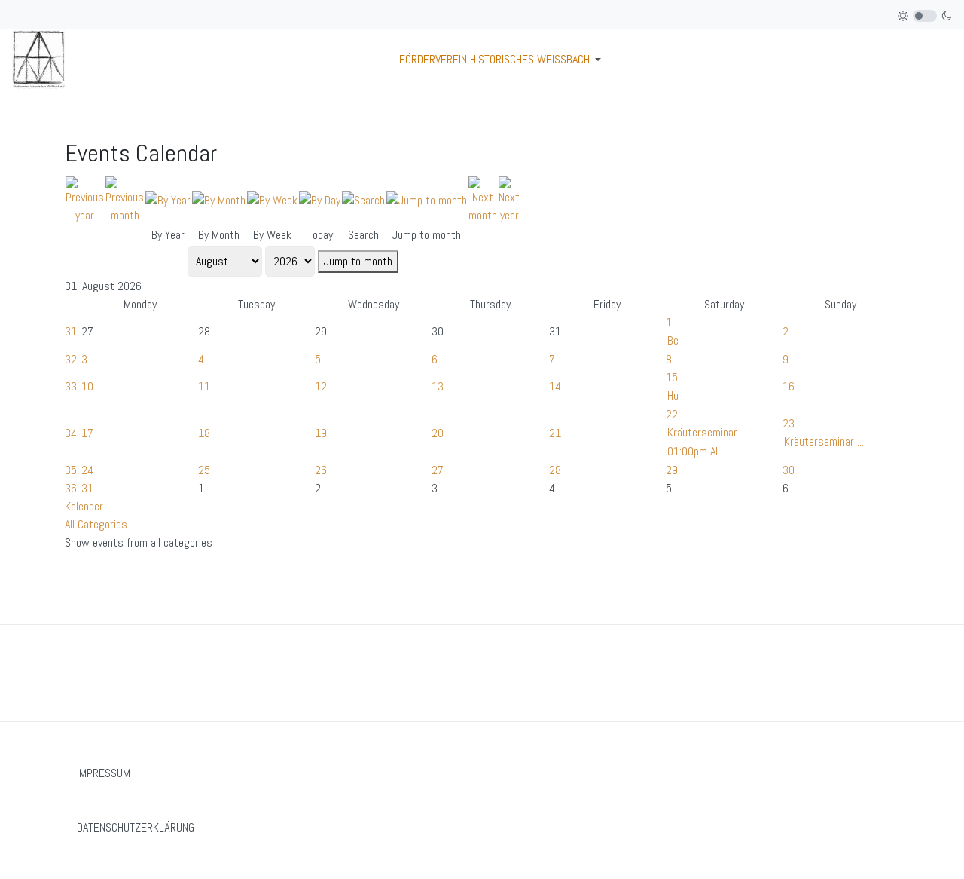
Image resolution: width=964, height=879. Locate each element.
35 (71, 470)
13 (438, 386)
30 (788, 470)
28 (555, 470)
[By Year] (168, 199)
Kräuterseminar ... (707, 432)
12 (321, 386)
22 (672, 414)
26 (321, 470)
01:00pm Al (692, 451)
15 (672, 377)
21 (555, 433)
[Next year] (509, 199)
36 (71, 488)
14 (555, 386)
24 (87, 470)
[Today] (319, 199)
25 (204, 470)
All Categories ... (101, 524)
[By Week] (272, 199)
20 (438, 433)
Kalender (84, 506)
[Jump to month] (426, 199)
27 (438, 470)
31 (71, 331)
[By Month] (219, 199)
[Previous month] (124, 199)
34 (71, 433)
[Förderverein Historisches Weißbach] (38, 58)
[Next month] (482, 199)
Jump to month (358, 261)
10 (87, 386)
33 (71, 386)
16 (788, 386)
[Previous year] (85, 199)
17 (87, 433)
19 (321, 433)
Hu (673, 395)
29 (672, 470)
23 (788, 423)
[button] (502, 59)
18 (204, 433)
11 (204, 386)
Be (673, 340)
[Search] (363, 199)
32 (71, 359)
